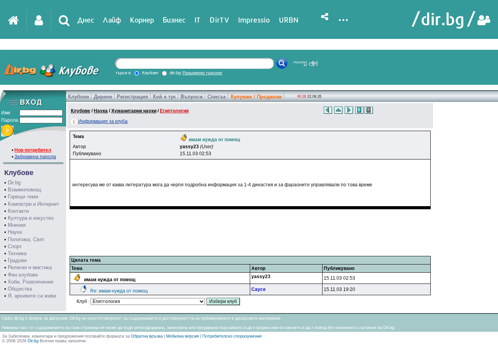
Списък (216, 97)
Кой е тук (164, 97)
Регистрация (132, 97)
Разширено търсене (202, 72)
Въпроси (192, 97)
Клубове (78, 97)
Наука (15, 232)
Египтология (174, 111)
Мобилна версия (182, 336)
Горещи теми (23, 197)
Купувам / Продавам (256, 97)
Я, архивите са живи (32, 296)
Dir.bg (14, 183)
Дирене (103, 97)
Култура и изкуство (31, 218)
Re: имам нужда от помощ (119, 291)
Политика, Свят (26, 239)
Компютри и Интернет (33, 204)
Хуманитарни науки (133, 111)
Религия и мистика (30, 267)
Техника (17, 253)
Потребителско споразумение (232, 336)
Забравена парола (35, 156)
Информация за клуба (103, 121)
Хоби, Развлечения (30, 282)
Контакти (18, 211)
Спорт (15, 246)
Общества (20, 289)
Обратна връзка (147, 336)
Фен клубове (23, 275)
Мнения (17, 225)
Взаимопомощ (24, 190)
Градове (17, 260)
